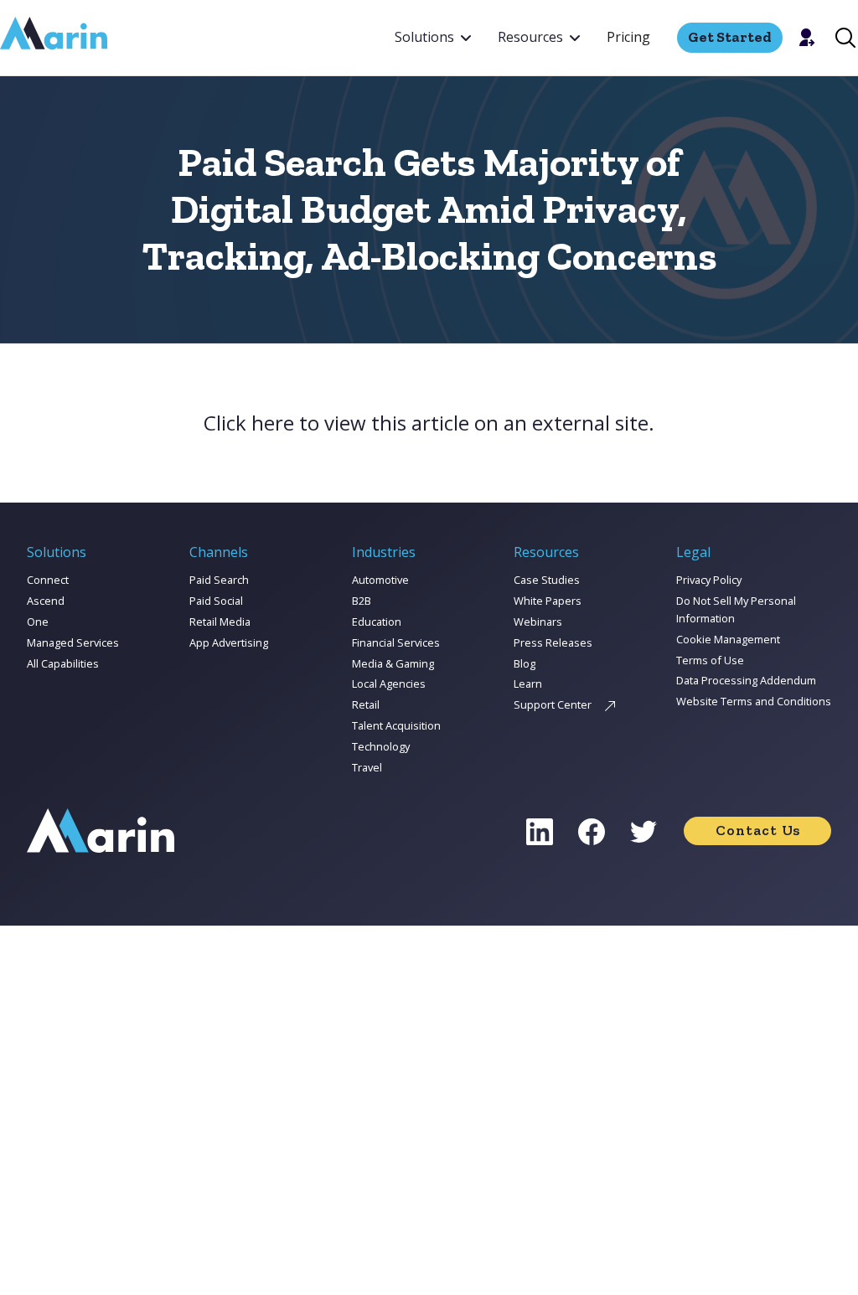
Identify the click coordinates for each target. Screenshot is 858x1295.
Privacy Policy (709, 579)
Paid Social (216, 600)
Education (376, 621)
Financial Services (396, 642)
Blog (524, 663)
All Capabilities (63, 663)
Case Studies (547, 579)
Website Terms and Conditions (753, 701)
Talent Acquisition (396, 725)
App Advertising (228, 642)
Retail (366, 704)
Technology (381, 746)
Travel (367, 767)
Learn (528, 683)
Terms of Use (710, 660)
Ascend (46, 600)
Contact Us (758, 830)
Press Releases (553, 642)
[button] (433, 37)
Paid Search (219, 579)
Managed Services (73, 642)
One (38, 621)
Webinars (538, 621)
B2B (361, 600)
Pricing (628, 37)
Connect (48, 579)
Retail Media (220, 621)
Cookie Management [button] (728, 639)
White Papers (547, 600)
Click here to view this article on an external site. (429, 423)
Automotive (380, 579)
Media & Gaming (393, 663)
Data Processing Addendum (746, 680)
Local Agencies (389, 683)
